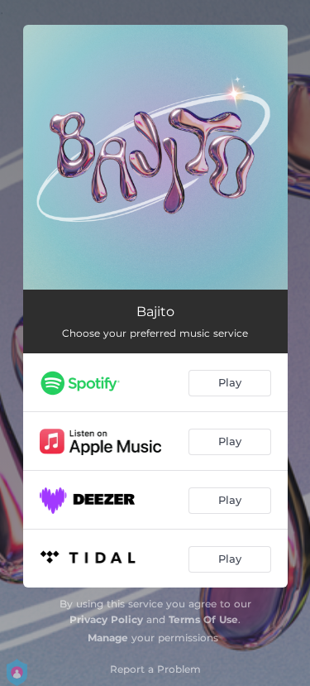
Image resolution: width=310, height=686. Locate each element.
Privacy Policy (106, 619)
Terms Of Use (203, 619)
